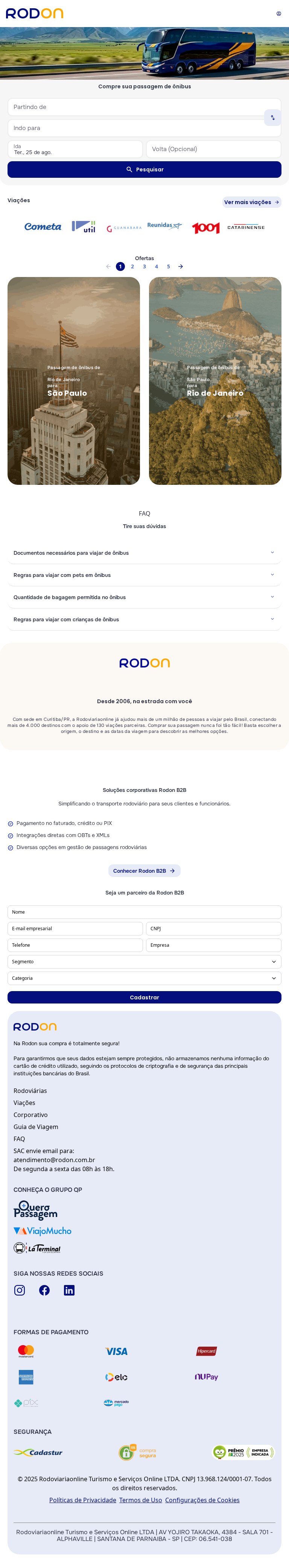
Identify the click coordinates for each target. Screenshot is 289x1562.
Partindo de (30, 107)
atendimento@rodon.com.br (54, 1160)
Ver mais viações (247, 202)
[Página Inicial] (34, 13)
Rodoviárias (30, 1091)
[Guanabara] (124, 228)
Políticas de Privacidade (82, 1500)
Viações (24, 1103)
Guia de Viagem (36, 1127)
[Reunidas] (165, 226)
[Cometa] (43, 226)
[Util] (83, 226)
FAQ (19, 1139)
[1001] (205, 228)
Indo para (27, 128)
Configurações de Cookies (202, 1500)
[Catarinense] (246, 226)
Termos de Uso (140, 1500)
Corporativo (31, 1115)
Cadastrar (144, 997)
